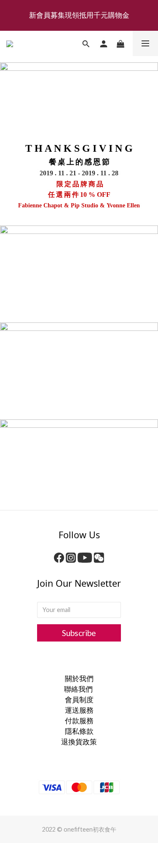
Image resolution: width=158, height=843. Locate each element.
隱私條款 (79, 731)
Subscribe (79, 633)
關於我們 (79, 678)
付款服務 (79, 720)
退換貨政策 (79, 741)
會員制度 (79, 699)
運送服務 (79, 710)
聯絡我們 (79, 689)
